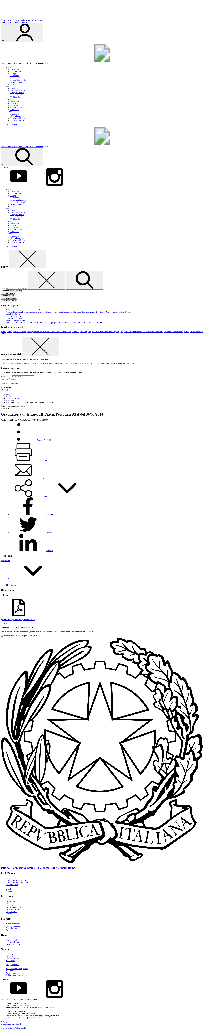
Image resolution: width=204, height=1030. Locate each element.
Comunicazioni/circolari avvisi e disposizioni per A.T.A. (114, 363)
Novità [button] (8, 99)
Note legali (5, 1022)
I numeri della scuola (18, 78)
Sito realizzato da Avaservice (11, 1024)
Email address (6, 377)
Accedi (4, 390)
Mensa (180, 332)
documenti (75, 332)
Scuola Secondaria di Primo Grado (58, 332)
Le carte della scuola (18, 80)
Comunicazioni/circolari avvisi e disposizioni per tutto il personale (25, 363)
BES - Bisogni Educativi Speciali (136, 332)
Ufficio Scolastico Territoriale (17, 883)
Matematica (107, 332)
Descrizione (10, 583)
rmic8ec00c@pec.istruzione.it (43, 1007)
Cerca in (9, 301)
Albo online (14, 110)
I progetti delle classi (18, 120)
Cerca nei (8, 296)
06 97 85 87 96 (20, 1003)
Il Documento (11, 585)
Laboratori (22, 332)
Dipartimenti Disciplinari (15, 318)
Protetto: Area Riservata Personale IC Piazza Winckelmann (27, 310)
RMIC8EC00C (30, 1014)
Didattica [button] (9, 112)
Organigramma (32, 332)
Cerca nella (9, 298)
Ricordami (8, 387)
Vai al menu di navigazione (23, 20)
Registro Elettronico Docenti (16, 320)
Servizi (9, 332)
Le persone (14, 76)
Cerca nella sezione (11, 291)
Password (4, 379)
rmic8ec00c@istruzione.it (20, 1005)
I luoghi (13, 74)
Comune (9, 891)
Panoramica (14, 69)
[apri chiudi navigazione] (2, 43)
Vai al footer (38, 20)
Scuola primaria (155, 332)
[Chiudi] (27, 259)
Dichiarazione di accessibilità (16, 975)
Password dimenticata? (9, 383)
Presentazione (15, 71)
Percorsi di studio (16, 95)
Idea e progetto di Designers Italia (13, 1028)
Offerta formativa (16, 116)
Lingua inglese (117, 332)
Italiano (186, 332)
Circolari (41, 332)
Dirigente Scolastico (13, 316)
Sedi (89, 332)
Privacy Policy (11, 973)
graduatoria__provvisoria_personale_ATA (18, 620)
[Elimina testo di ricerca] (46, 280)
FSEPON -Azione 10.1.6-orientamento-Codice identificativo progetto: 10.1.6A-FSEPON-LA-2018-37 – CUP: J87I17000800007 (54, 323)
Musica (15, 332)
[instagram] (54, 185)
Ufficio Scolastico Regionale (16, 880)
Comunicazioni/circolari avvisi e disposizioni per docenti (71, 363)
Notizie (3, 332)
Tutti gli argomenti (12, 124)
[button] (45, 496)
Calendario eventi (16, 108)
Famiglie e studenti (17, 93)
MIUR (8, 878)
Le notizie (14, 103)
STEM (3, 334)
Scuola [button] (8, 67)
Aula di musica (97, 332)
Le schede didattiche (18, 118)
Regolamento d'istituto (169, 332)
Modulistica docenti (13, 314)
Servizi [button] (8, 86)
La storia (13, 84)
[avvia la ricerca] (84, 280)
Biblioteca (83, 332)
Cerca (3, 288)
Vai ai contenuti (7, 20)
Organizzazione (16, 82)
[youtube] (18, 185)
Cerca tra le (8, 293)
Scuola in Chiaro (12, 885)
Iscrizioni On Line (12, 887)
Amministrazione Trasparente (17, 969)
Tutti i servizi (15, 97)
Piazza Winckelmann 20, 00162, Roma (23, 999)
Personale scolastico (17, 91)
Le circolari (14, 105)
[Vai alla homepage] (102, 61)
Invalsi (8, 889)
